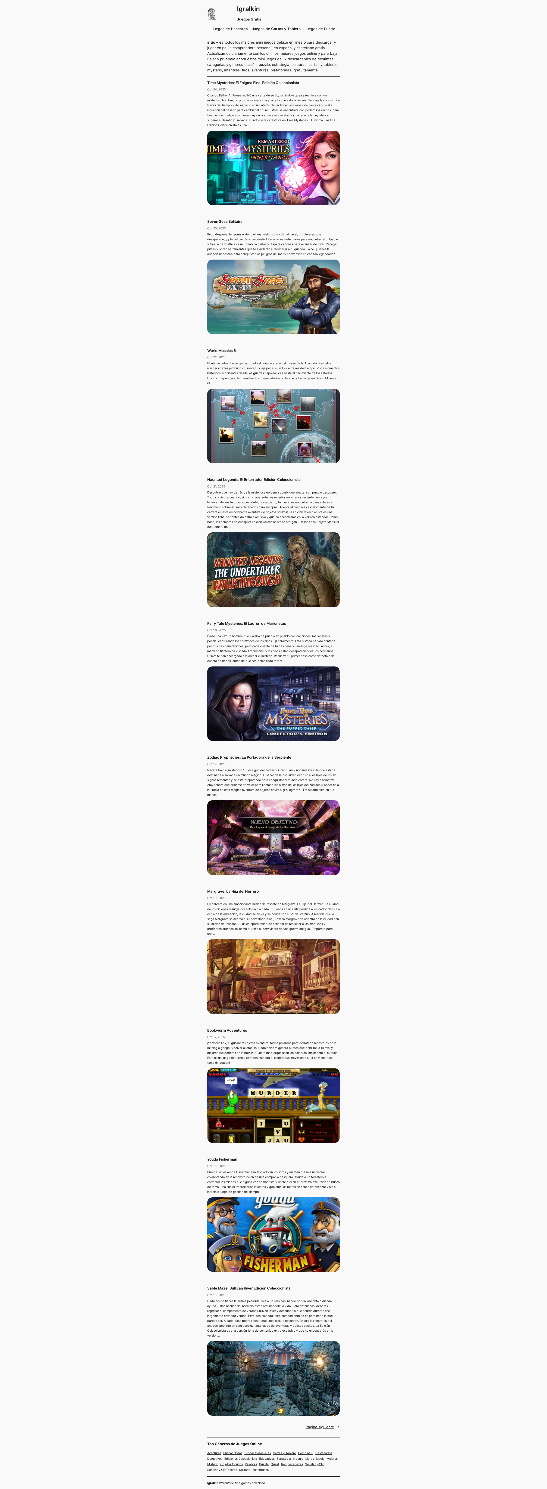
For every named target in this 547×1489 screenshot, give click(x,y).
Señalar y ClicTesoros (222, 1469)
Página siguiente (323, 1427)
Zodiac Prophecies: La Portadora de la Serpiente (249, 757)
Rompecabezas (292, 1464)
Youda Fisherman (222, 1159)
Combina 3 (305, 1453)
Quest (275, 1464)
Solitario (244, 1469)
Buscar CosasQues (257, 1453)
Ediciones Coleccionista (240, 1458)
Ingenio (298, 1458)
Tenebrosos (260, 1469)
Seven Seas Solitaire (225, 221)
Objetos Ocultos (231, 1464)
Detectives (214, 1458)
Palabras (251, 1464)
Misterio (212, 1464)
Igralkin (248, 9)
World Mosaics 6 (221, 351)
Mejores (332, 1458)
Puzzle (264, 1464)
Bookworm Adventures (227, 1030)
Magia (320, 1458)
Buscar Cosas (232, 1453)
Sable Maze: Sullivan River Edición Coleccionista (249, 1288)
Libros (309, 1458)
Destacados (323, 1453)
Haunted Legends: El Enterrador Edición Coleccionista (254, 479)
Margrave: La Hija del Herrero (233, 891)
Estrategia (284, 1458)
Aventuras (214, 1453)
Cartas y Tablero (284, 1453)
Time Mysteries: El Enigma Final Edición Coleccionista (253, 83)
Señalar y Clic (314, 1464)
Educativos (267, 1458)
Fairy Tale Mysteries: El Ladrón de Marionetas (246, 623)
